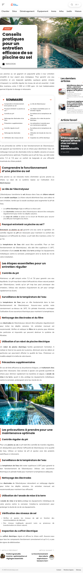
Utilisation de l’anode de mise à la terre (40, 134)
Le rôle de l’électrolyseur (37, 104)
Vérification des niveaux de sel (13, 138)
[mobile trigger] (3, 4)
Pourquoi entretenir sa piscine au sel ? (14, 110)
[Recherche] (71, 4)
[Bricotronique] (14, 4)
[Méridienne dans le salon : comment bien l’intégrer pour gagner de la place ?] (62, 92)
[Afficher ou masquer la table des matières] (37, 99)
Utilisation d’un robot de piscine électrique (40, 119)
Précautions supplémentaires (13, 123)
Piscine (7, 29)
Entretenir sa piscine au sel (11, 230)
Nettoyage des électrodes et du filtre (14, 119)
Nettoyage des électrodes (12, 133)
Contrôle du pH (9, 114)
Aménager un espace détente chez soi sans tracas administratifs (70, 143)
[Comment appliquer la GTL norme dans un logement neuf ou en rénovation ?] (62, 107)
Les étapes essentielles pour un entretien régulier (40, 110)
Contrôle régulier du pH (11, 128)
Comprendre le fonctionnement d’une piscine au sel (14, 105)
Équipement (66, 134)
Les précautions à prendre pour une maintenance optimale (40, 124)
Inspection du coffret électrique (40, 138)
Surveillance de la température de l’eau (40, 114)
